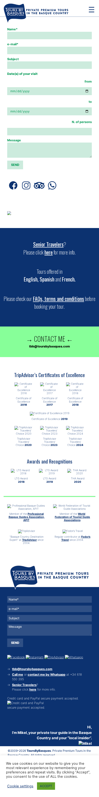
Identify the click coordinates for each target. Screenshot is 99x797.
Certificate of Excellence (23, 401)
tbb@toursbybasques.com (32, 669)
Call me (17, 674)
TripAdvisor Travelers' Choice (24, 442)
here (48, 252)
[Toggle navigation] (91, 9)
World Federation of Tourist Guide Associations (72, 517)
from (88, 81)
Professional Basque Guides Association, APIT (27, 517)
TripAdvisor (29, 540)
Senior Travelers (48, 244)
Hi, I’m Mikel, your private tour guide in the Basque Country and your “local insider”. (52, 732)
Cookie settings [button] (20, 786)
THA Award (78, 480)
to (90, 102)
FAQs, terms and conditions (58, 298)
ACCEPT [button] (46, 786)
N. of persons (82, 122)
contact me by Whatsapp (46, 674)
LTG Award (21, 480)
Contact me (49, 338)
